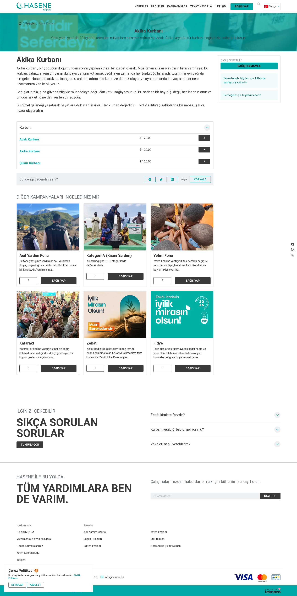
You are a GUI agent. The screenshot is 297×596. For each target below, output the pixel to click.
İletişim (220, 6)
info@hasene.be (114, 577)
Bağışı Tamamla (249, 66)
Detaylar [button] (17, 584)
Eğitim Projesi (92, 546)
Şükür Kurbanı (30, 163)
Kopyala (200, 179)
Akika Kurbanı (30, 151)
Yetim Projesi (159, 532)
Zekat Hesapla (201, 6)
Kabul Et (35, 584)
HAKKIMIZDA (25, 532)
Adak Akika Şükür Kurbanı (166, 546)
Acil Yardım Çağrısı (95, 532)
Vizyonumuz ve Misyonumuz (34, 538)
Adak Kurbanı (29, 139)
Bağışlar (30, 23)
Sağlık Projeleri (93, 538)
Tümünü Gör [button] (30, 444)
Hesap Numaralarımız (29, 546)
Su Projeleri (157, 538)
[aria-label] (37, 6)
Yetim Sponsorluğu (27, 552)
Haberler (141, 6)
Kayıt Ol (270, 496)
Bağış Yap (242, 6)
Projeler (157, 6)
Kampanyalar (177, 6)
